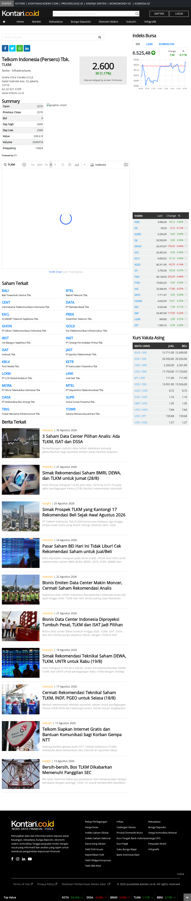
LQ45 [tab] (149, 44)
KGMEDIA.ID (142, 3)
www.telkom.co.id (13, 93)
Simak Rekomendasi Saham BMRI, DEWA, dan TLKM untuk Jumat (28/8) (81, 475)
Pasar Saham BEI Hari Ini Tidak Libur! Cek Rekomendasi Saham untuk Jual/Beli (81, 548)
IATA (91, 897)
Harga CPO (154, 838)
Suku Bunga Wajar (127, 849)
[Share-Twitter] (12, 48)
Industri (131, 21)
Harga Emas (91, 827)
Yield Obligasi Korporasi (98, 860)
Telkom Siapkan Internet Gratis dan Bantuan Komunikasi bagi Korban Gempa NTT (82, 734)
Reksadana (56, 21)
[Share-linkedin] (27, 48)
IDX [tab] (138, 44)
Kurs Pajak (122, 843)
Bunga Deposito (81, 21)
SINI (136, 897)
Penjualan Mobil (157, 843)
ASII (69, 897)
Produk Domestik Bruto (130, 832)
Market (36, 21)
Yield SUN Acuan (94, 849)
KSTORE (20, 3)
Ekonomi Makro (108, 21)
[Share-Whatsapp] (19, 48)
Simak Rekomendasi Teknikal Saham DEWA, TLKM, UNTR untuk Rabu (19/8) (84, 658)
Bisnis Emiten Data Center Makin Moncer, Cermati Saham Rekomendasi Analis (82, 585)
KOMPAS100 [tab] (166, 44)
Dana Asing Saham (95, 843)
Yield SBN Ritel (93, 865)
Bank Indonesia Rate (128, 854)
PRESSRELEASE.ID (72, 3)
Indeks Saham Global (96, 832)
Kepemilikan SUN (94, 854)
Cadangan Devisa (126, 827)
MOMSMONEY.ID (120, 3)
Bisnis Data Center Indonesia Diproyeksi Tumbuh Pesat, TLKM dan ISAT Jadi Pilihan (82, 621)
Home (20, 21)
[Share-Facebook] (5, 48)
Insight (46, 503)
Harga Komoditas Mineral (162, 832)
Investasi (47, 430)
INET (113, 897)
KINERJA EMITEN (96, 3)
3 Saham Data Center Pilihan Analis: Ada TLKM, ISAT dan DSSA (81, 438)
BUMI (159, 897)
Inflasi (120, 821)
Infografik (150, 21)
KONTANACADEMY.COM (43, 3)
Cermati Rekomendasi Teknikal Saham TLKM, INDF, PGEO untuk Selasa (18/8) (79, 695)
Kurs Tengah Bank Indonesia (132, 838)
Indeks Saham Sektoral (97, 838)
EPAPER (6, 3)
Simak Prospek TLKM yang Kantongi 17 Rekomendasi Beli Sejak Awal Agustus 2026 (84, 511)
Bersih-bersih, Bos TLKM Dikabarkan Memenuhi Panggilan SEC (77, 769)
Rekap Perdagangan (96, 821)
